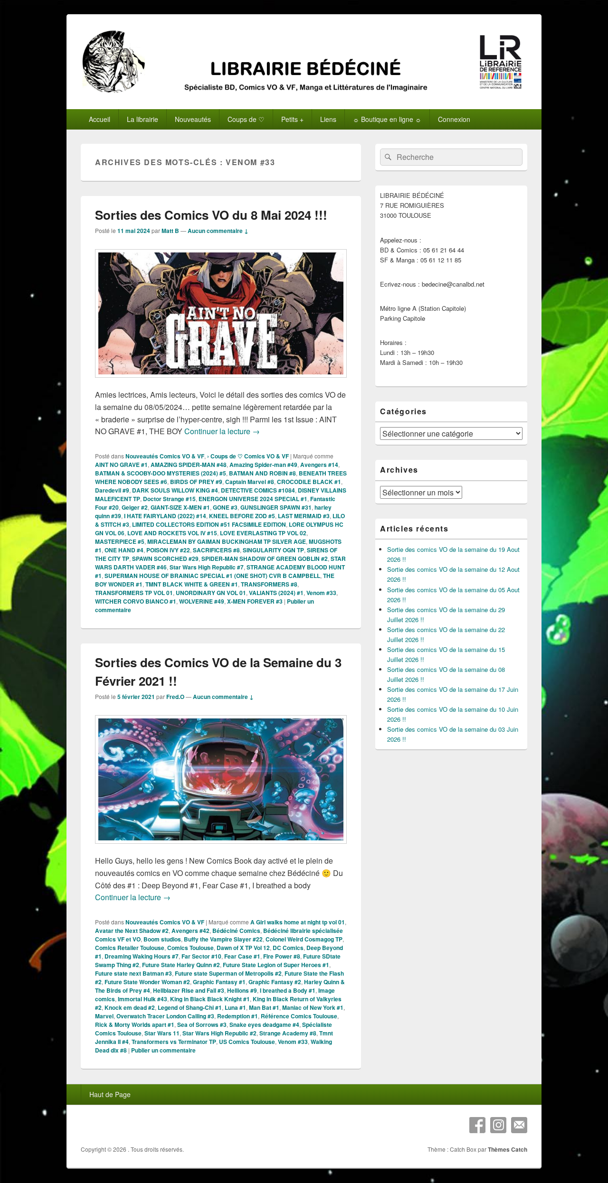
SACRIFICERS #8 (216, 550)
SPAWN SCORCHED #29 (165, 558)
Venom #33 (321, 592)
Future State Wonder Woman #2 (147, 982)
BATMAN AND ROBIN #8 (262, 473)
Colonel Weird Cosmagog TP (304, 939)
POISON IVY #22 (168, 550)
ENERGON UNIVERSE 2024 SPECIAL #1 (253, 498)
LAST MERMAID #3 (304, 516)
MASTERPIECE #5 (119, 541)
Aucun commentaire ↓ (218, 230)
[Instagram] (498, 1125)
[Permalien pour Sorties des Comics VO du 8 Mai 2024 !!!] (221, 382)
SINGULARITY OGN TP (273, 550)
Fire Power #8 (281, 956)
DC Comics (288, 947)
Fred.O (175, 696)
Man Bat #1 (264, 1007)
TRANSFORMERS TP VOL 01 (134, 592)
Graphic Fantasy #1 (219, 982)
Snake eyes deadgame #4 (264, 1024)
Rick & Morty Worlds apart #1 (134, 1024)
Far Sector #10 (201, 956)
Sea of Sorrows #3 (202, 1024)
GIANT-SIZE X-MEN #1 (180, 507)
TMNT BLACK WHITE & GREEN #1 (191, 584)
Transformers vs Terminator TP (174, 1041)
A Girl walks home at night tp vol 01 (297, 922)
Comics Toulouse (190, 947)
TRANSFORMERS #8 (269, 584)
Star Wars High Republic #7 (207, 567)
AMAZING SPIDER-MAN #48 (189, 464)
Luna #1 (235, 1007)
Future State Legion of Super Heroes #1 (276, 964)
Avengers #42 (190, 930)
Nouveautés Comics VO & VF (164, 456)
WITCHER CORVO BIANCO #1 (135, 601)
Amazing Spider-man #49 (263, 464)
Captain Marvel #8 (249, 481)
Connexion (454, 119)
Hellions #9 (242, 990)
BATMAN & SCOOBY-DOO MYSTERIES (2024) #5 (160, 473)
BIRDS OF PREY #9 (196, 481)
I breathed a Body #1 (287, 990)
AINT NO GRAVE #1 (121, 464)
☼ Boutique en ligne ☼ (387, 119)
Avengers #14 (319, 464)
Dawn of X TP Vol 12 (243, 947)
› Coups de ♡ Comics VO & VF (248, 456)
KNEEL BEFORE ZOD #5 (242, 516)
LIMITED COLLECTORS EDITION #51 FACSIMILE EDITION (209, 524)
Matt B (170, 230)
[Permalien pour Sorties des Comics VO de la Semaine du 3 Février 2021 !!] (221, 848)
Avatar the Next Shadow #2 (132, 930)
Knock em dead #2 (129, 1007)
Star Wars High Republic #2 (219, 1033)
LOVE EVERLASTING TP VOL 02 (263, 533)
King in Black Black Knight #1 (210, 999)
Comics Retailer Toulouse (129, 947)
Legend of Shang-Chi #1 (190, 1007)
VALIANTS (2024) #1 (276, 592)
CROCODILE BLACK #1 (309, 481)
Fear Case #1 (242, 956)
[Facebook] (477, 1125)
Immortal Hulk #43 (142, 999)
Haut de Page (110, 1094)
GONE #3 (225, 507)
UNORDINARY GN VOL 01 (211, 592)
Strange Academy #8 (287, 1033)
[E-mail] (519, 1125)
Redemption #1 (237, 1016)
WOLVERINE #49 (201, 601)
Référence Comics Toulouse (299, 1016)
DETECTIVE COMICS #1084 (258, 490)
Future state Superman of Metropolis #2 (228, 973)
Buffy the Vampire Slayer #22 (223, 939)
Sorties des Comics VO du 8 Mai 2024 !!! (211, 215)
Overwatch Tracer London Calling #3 (165, 1016)
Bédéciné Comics (236, 930)
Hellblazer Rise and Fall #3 (188, 990)
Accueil (99, 119)
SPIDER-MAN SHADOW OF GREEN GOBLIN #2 (264, 558)
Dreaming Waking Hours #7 (141, 956)
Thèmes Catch (507, 1149)
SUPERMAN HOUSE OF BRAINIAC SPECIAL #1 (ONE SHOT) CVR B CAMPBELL (212, 575)
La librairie (142, 119)
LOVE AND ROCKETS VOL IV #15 (172, 533)
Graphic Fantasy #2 (274, 982)
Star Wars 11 (162, 1033)
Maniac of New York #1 (312, 1007)
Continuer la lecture (222, 431)
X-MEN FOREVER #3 (255, 601)
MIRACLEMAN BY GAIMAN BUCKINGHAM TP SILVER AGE (226, 541)
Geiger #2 (135, 507)
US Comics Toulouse (247, 1041)
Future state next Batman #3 (133, 973)
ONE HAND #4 (123, 550)
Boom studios (162, 939)
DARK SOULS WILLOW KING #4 (175, 490)
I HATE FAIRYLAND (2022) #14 (165, 516)
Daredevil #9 (112, 490)
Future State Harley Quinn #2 (181, 964)
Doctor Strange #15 (169, 498)
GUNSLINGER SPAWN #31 (276, 507)
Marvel (104, 1016)
